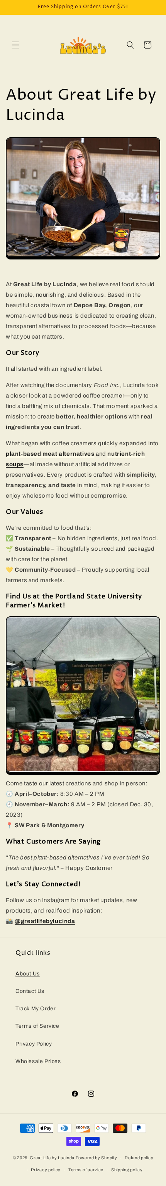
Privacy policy (46, 1169)
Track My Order (35, 1008)
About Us (27, 974)
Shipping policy (127, 1169)
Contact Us (29, 991)
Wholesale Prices (38, 1061)
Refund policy (139, 1157)
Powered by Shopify (96, 1157)
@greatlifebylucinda (45, 921)
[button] (15, 45)
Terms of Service (37, 1026)
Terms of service (85, 1169)
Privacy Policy (33, 1044)
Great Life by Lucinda (52, 1157)
